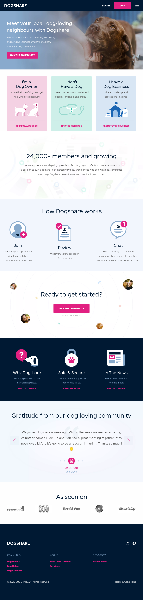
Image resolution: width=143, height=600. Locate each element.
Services (55, 566)
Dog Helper (13, 566)
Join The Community (71, 308)
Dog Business (14, 570)
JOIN (122, 5)
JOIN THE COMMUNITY (22, 55)
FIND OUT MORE (27, 388)
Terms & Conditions (125, 581)
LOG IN (106, 5)
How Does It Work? (61, 561)
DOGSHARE (15, 5)
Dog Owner (13, 561)
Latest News (100, 561)
